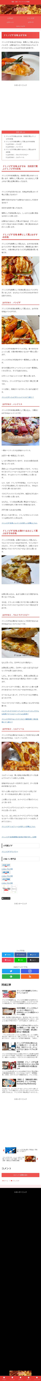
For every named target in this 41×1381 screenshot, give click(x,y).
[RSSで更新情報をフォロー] (30, 976)
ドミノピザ (7, 898)
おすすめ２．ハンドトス (15, 147)
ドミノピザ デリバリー (10, 851)
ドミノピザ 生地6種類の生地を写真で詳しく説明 (19, 837)
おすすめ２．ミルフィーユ (15, 157)
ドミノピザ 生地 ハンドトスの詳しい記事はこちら (19, 523)
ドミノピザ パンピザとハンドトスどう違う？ (18, 397)
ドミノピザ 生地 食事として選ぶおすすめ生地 (20, 141)
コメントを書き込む (20, 1175)
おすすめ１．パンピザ (14, 144)
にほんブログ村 (7, 869)
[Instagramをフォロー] (30, 971)
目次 (17, 132)
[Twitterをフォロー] (11, 971)
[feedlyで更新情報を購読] (11, 976)
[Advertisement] (20, 107)
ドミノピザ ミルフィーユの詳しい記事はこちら (18, 826)
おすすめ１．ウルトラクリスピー (17, 154)
